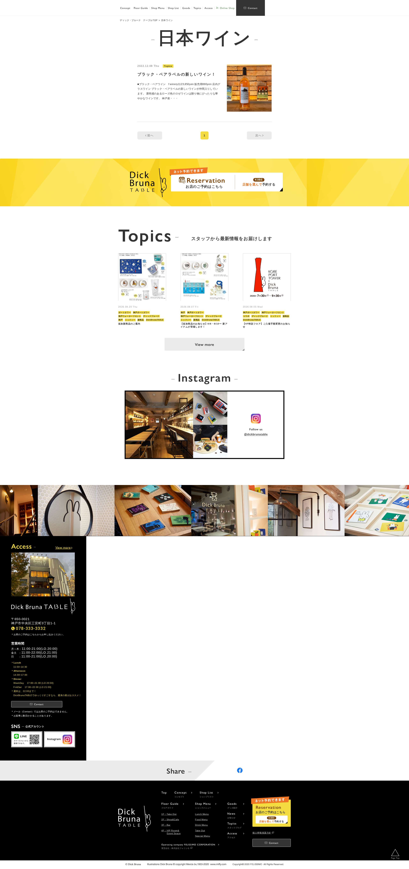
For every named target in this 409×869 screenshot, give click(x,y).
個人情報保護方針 (261, 833)
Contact (253, 8)
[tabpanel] (142, 290)
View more (204, 344)
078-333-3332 (31, 628)
